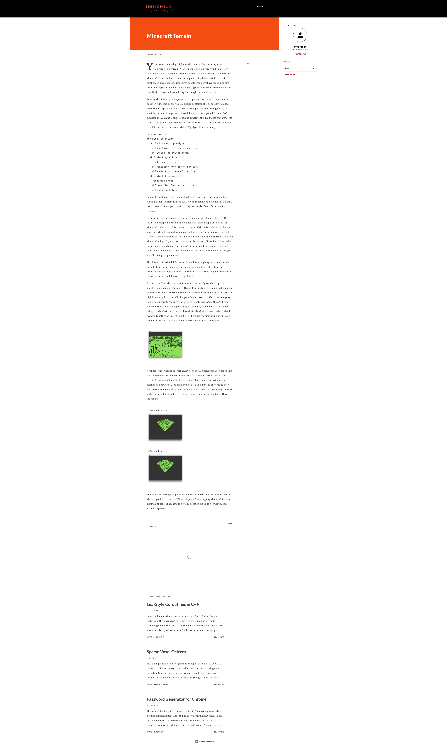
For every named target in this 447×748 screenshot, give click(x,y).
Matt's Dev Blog (158, 6)
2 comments (159, 732)
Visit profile (300, 54)
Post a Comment (162, 684)
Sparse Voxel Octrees (166, 651)
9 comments (159, 637)
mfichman (300, 46)
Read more (219, 637)
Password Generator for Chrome (177, 699)
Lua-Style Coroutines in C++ (173, 604)
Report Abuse (289, 75)
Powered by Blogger (206, 741)
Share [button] (248, 64)
